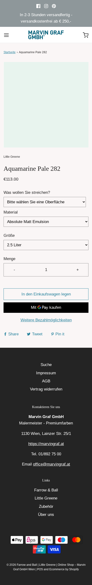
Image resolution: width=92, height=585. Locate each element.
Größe (9, 235)
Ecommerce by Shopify (64, 569)
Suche (46, 364)
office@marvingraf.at (51, 464)
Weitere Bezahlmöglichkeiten (46, 320)
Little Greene (46, 498)
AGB (46, 381)
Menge (9, 259)
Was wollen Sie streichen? (27, 192)
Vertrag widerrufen (46, 389)
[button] (46, 104)
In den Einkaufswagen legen (46, 294)
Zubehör (46, 506)
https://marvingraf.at (46, 444)
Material (11, 212)
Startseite (10, 52)
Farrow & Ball (46, 490)
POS (40, 569)
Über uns (46, 514)
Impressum (46, 373)
